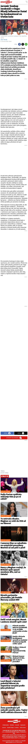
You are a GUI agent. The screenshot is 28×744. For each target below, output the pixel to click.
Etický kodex (6, 725)
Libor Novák (4, 39)
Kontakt (17, 725)
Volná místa (23, 727)
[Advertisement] (14, 93)
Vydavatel (22, 725)
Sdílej (5, 433)
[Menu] (26, 2)
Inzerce (4, 727)
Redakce (12, 725)
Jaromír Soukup (4, 472)
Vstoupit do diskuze (12, 437)
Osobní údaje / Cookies (13, 727)
